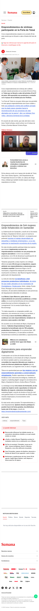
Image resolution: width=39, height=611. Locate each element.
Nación (10, 20)
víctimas (4, 420)
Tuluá (23, 420)
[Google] (2, 588)
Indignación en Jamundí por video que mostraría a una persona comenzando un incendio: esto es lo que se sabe (13, 214)
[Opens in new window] (6, 588)
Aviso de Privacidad (8, 592)
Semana (3, 20)
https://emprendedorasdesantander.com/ (16, 411)
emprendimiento (14, 420)
